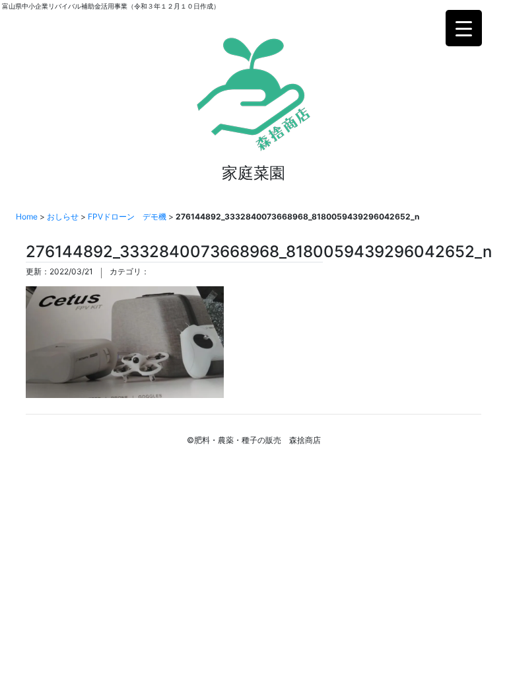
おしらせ (63, 216)
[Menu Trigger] (464, 28)
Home (27, 216)
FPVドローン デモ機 (127, 216)
